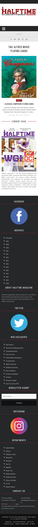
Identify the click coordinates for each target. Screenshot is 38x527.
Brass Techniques (11, 370)
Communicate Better (11, 351)
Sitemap (32, 524)
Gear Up (19, 100)
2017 (7, 274)
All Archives (9, 238)
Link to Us (30, 522)
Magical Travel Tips (11, 364)
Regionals (8, 467)
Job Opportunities (19, 522)
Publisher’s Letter (11, 454)
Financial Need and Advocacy (13, 357)
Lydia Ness (12, 115)
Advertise (8, 522)
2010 (7, 251)
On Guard (8, 377)
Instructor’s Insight (11, 380)
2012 (7, 257)
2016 (7, 270)
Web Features (9, 345)
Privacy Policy (9, 524)
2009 (7, 248)
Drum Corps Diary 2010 (12, 383)
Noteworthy (9, 457)
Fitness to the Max (11, 480)
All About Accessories (12, 367)
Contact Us (11, 504)
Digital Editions (10, 448)
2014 (7, 264)
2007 (7, 241)
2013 (7, 261)
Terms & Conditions (21, 524)
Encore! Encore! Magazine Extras (14, 348)
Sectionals (9, 461)
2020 (7, 283)
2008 (7, 244)
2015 (7, 267)
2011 (7, 254)
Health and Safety (11, 477)
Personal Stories (10, 361)
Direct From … (10, 470)
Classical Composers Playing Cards (19, 104)
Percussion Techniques (12, 374)
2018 (7, 277)
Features (8, 451)
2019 (7, 280)
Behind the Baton (10, 474)
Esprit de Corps (10, 354)
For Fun (8, 483)
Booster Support (10, 487)
